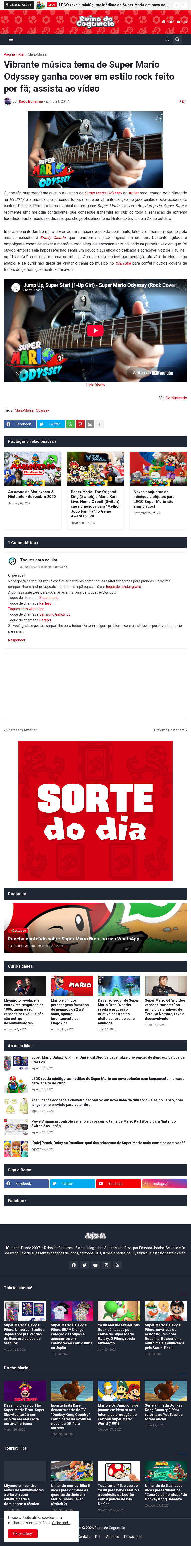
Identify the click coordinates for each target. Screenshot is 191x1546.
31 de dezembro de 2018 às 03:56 (43, 567)
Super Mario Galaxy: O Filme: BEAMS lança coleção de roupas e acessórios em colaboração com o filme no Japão (71, 1336)
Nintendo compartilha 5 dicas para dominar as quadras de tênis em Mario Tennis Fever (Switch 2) (70, 1495)
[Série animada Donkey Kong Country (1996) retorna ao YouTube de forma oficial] (166, 1391)
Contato (84, 1537)
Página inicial (14, 54)
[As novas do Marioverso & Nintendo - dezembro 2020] (32, 469)
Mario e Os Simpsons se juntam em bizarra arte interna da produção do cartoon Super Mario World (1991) (118, 1414)
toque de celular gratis (123, 587)
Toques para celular (39, 560)
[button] (177, 5)
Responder (16, 640)
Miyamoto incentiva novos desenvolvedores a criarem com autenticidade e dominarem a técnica (24, 1495)
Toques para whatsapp (26, 609)
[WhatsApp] (70, 424)
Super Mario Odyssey (103, 193)
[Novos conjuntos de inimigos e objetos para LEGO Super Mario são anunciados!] (158, 469)
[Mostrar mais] (100, 424)
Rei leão (45, 603)
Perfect (45, 620)
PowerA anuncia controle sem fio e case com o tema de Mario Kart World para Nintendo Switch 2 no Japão (103, 1123)
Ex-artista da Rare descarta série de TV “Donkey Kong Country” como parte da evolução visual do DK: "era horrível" (71, 1416)
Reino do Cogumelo (110, 1528)
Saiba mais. (61, 1523)
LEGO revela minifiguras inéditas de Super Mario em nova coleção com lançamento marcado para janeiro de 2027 (115, 5)
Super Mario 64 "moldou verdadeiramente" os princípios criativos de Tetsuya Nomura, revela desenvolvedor (165, 1009)
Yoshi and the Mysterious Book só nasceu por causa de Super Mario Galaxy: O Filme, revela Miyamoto (119, 1334)
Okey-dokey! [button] (23, 1534)
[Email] (90, 424)
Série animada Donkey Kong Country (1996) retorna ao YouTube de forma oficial (164, 1412)
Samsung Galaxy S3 (55, 614)
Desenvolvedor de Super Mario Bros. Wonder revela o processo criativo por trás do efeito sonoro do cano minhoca (118, 1011)
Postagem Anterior (21, 730)
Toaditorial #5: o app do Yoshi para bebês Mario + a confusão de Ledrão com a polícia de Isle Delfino (119, 1495)
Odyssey (42, 410)
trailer (134, 193)
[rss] (185, 22)
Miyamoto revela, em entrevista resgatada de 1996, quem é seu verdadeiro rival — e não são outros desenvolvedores (24, 1011)
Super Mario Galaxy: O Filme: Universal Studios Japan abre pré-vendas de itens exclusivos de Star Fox (108, 1059)
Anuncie (112, 1537)
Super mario (49, 598)
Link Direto (95, 385)
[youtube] (178, 22)
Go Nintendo (176, 398)
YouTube (123, 263)
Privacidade (133, 1537)
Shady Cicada (53, 237)
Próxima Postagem (169, 730)
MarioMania (37, 54)
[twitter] (171, 22)
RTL (98, 1537)
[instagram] (106, 1265)
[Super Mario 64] (166, 986)
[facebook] (163, 22)
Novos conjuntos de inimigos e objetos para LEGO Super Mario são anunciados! (154, 499)
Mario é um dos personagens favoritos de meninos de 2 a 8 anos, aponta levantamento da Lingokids (70, 1011)
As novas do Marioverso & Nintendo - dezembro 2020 (32, 494)
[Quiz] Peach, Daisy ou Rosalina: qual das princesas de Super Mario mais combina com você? (108, 1143)
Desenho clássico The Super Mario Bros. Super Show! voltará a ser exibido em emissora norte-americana (24, 1414)
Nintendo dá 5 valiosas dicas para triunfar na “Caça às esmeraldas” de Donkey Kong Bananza (166, 1492)
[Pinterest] (80, 424)
